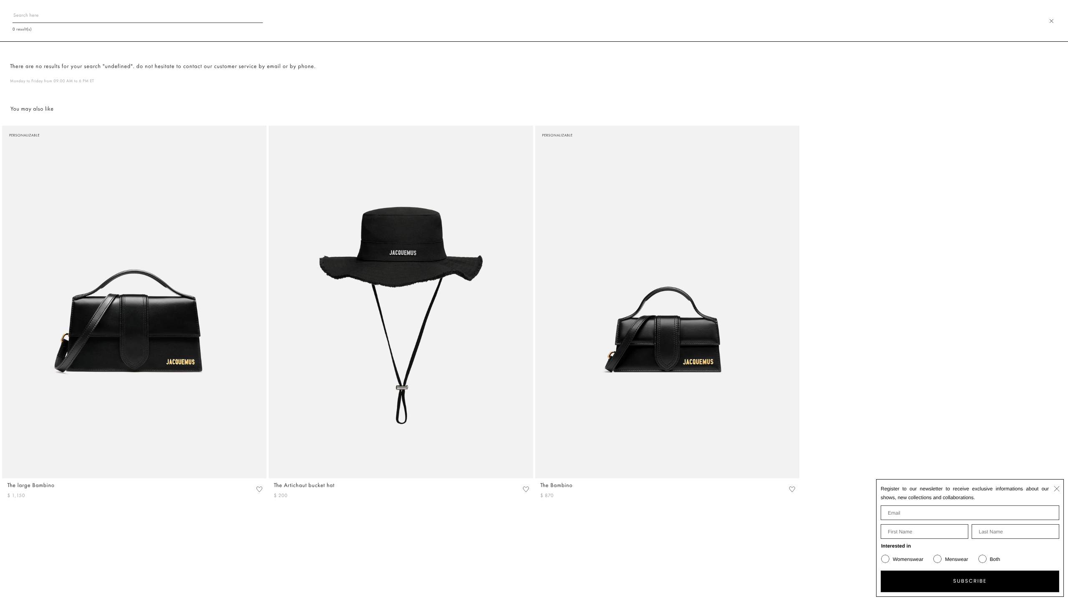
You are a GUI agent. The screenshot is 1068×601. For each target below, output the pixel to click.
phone (306, 66)
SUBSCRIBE (970, 581)
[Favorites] (259, 489)
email (274, 66)
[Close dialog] (1056, 488)
